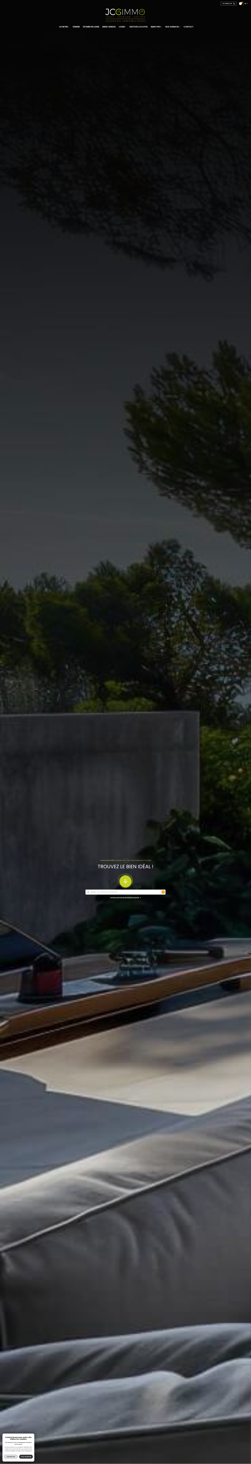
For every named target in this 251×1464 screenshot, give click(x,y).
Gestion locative (138, 27)
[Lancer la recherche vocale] (125, 881)
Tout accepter (26, 1457)
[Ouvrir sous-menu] (69, 26)
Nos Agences (172, 27)
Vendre (76, 27)
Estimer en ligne (91, 27)
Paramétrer (11, 1457)
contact (188, 27)
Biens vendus (109, 27)
